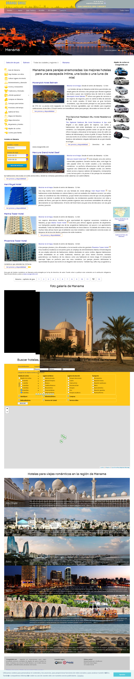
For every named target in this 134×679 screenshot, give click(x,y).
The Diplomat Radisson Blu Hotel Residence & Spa (86, 122)
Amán (9, 532)
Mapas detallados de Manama (121, 219)
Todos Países (124, 10)
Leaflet (102, 467)
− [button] (7, 411)
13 (99, 279)
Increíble (41, 10)
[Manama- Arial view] (38, 394)
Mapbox (108, 467)
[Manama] (49, 394)
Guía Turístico (31, 10)
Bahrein (26, 62)
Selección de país (12, 62)
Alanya (9, 620)
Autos (20, 10)
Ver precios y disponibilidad (44, 111)
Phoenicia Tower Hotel (15, 241)
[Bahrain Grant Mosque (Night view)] (45, 394)
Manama (65, 62)
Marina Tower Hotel (14, 213)
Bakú (8, 561)
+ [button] (7, 408)
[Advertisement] (48, 129)
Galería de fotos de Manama (121, 235)
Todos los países (110, 50)
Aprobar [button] (122, 674)
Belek (9, 649)
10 (82, 279)
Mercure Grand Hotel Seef (45, 152)
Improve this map (124, 467)
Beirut (9, 590)
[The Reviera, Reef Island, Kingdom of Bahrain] (51, 394)
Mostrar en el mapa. (74, 86)
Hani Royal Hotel (12, 184)
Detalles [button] (80, 676)
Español (123, 50)
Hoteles (9, 10)
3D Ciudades (52, 10)
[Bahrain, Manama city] (36, 394)
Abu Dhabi (11, 503)
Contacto (63, 10)
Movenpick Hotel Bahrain (45, 82)
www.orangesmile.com (30, 274)
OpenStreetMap (115, 467)
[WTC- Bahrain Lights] (53, 394)
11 (87, 279)
